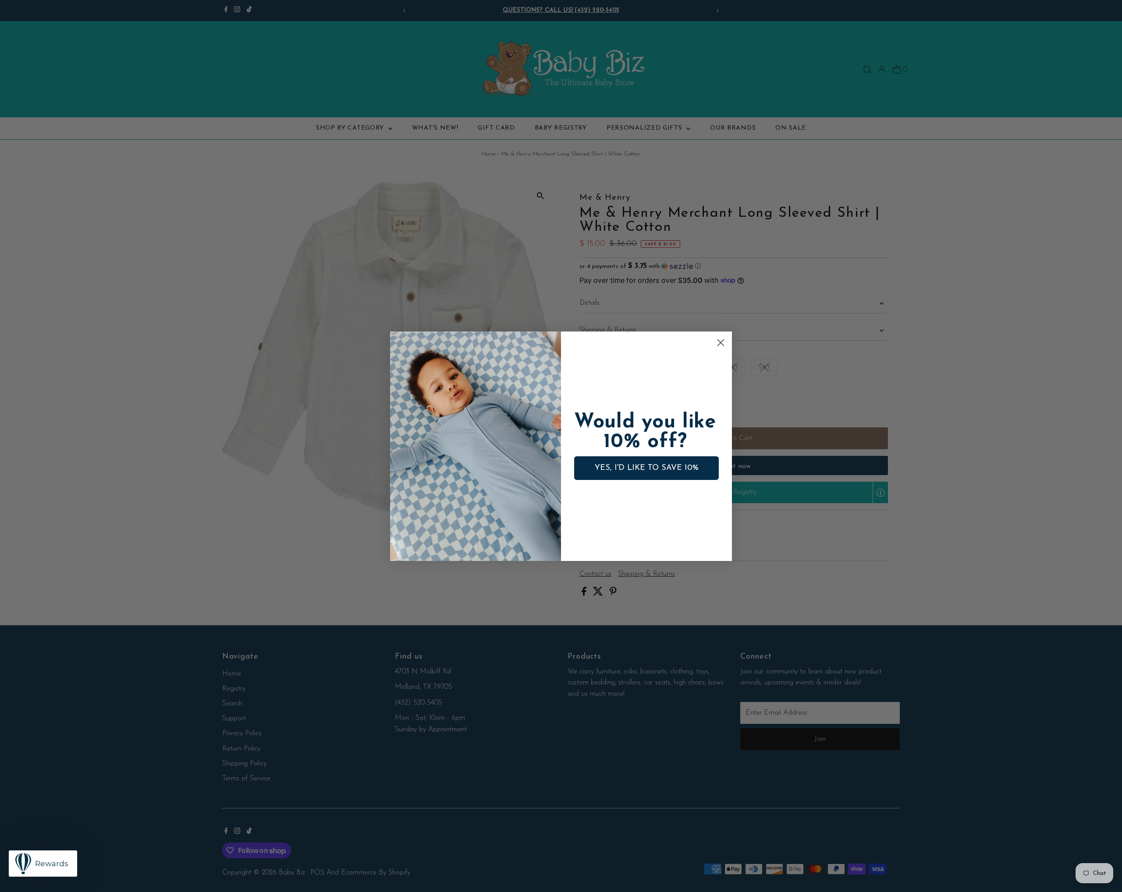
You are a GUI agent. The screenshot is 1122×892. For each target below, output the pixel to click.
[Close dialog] (720, 342)
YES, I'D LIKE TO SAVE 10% (647, 468)
